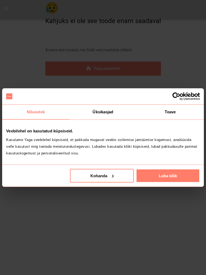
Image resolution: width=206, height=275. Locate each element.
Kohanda (98, 175)
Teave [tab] (170, 112)
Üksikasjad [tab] (103, 112)
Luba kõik (168, 175)
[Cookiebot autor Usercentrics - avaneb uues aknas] (176, 96)
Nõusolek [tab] (36, 112)
